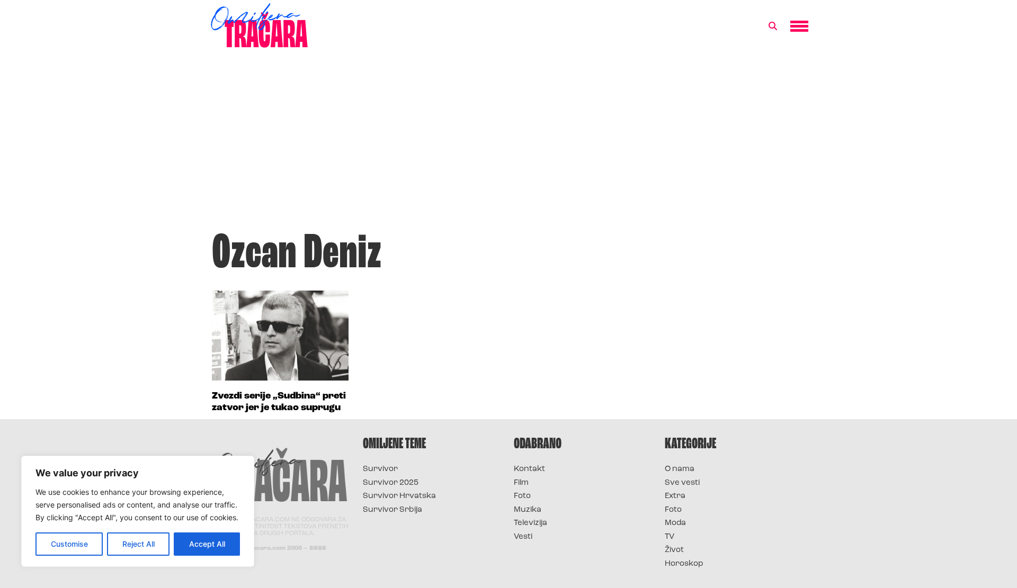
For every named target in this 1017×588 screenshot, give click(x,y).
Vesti (523, 537)
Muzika (527, 510)
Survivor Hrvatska (399, 496)
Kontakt (529, 469)
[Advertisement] (508, 145)
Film (521, 483)
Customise (69, 543)
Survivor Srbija (392, 510)
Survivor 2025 (390, 483)
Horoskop (684, 564)
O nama (679, 469)
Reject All (138, 543)
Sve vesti (682, 483)
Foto (522, 496)
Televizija (530, 523)
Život (674, 550)
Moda (675, 523)
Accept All (207, 543)
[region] (137, 511)
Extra (675, 496)
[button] (772, 26)
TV (669, 537)
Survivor (380, 469)
